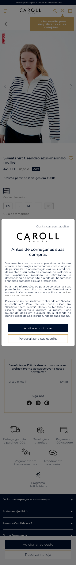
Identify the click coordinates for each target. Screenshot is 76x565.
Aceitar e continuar (38, 328)
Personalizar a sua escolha (38, 339)
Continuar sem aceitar (52, 226)
